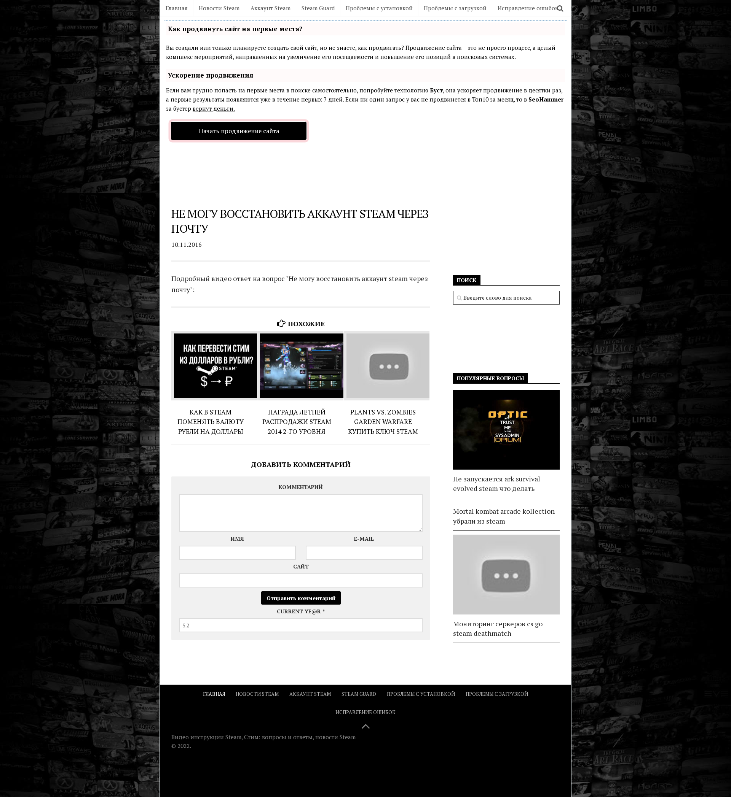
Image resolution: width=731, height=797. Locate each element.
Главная (177, 8)
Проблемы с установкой (379, 8)
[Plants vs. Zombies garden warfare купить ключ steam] (386, 365)
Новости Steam (219, 8)
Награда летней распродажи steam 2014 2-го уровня (296, 422)
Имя (237, 538)
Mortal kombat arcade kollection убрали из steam (504, 515)
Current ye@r (301, 611)
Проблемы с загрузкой (455, 8)
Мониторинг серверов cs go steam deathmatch (498, 628)
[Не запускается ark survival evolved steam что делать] (506, 430)
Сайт (301, 566)
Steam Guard (318, 8)
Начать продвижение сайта (239, 131)
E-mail (364, 538)
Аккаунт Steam (270, 8)
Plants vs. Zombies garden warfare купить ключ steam (383, 422)
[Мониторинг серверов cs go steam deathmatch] (506, 574)
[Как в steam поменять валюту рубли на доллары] (214, 365)
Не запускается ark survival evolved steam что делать (496, 483)
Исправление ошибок (528, 8)
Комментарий (301, 487)
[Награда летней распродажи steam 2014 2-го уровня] (300, 365)
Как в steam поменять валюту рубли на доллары (210, 422)
